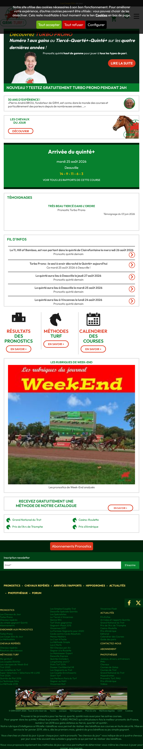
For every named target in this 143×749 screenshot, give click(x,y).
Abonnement (108, 649)
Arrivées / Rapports (68, 585)
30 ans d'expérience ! (24, 99)
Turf (56, 333)
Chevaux (104, 664)
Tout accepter (49, 24)
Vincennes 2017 (58, 628)
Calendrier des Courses (112, 636)
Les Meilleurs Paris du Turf (63, 678)
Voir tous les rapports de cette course (71, 180)
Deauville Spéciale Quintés (63, 611)
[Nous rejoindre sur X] (138, 603)
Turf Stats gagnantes (61, 622)
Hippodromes (95, 585)
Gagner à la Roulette (60, 650)
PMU (102, 661)
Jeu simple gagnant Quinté (14, 622)
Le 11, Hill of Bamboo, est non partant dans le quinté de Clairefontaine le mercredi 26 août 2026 (72, 250)
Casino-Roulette (89, 519)
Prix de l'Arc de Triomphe (27, 526)
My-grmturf (6, 658)
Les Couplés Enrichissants (63, 672)
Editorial (104, 633)
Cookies (101, 15)
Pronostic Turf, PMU (110, 678)
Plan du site (90, 710)
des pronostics (18, 336)
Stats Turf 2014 (58, 664)
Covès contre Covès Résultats (65, 633)
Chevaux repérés (37, 585)
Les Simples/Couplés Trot (63, 608)
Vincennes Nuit (58, 684)
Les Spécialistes (58, 614)
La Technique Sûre (9, 681)
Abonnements (7, 625)
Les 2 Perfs (55, 645)
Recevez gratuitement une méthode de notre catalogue (46, 503)
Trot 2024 (5, 675)
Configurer (96, 24)
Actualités (117, 585)
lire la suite (122, 63)
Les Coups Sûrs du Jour (11, 636)
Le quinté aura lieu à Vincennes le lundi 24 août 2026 (68, 300)
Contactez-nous (110, 643)
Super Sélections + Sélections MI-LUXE (20, 672)
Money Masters (58, 636)
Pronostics (12, 585)
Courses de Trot (108, 670)
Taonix (53, 710)
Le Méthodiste (7, 639)
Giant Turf (55, 675)
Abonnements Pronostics (71, 546)
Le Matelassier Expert (61, 653)
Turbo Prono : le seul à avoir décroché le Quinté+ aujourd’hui (68, 263)
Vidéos (103, 684)
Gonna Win (56, 619)
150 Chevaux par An (60, 647)
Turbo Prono (53, 34)
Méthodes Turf (9, 654)
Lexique (62, 710)
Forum (36, 593)
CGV (120, 710)
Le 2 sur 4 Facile (58, 639)
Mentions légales (107, 710)
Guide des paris (108, 639)
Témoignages (19, 197)
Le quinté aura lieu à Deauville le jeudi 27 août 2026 (68, 275)
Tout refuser (73, 24)
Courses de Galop (109, 667)
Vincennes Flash (108, 608)
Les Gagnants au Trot (61, 670)
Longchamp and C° (60, 661)
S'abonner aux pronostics (16, 629)
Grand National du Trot (26, 519)
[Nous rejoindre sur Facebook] (129, 603)
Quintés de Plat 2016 (10, 678)
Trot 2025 (5, 667)
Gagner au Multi (58, 681)
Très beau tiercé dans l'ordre (71, 206)
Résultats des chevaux (11, 650)
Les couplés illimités (10, 661)
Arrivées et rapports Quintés (115, 619)
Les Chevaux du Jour (10, 614)
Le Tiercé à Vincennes (61, 617)
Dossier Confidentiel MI (62, 667)
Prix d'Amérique (88, 526)
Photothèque (18, 593)
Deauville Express (59, 656)
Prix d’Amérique (108, 681)
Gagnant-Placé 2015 (60, 625)
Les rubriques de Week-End (71, 362)
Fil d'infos (17, 239)
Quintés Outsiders (59, 658)
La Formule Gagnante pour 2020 (67, 631)
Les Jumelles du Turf (10, 670)
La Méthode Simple (60, 642)
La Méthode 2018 (9, 684)
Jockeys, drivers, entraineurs (115, 658)
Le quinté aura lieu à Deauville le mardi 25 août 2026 (68, 288)
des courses (93, 336)
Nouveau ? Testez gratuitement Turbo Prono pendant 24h (67, 87)
